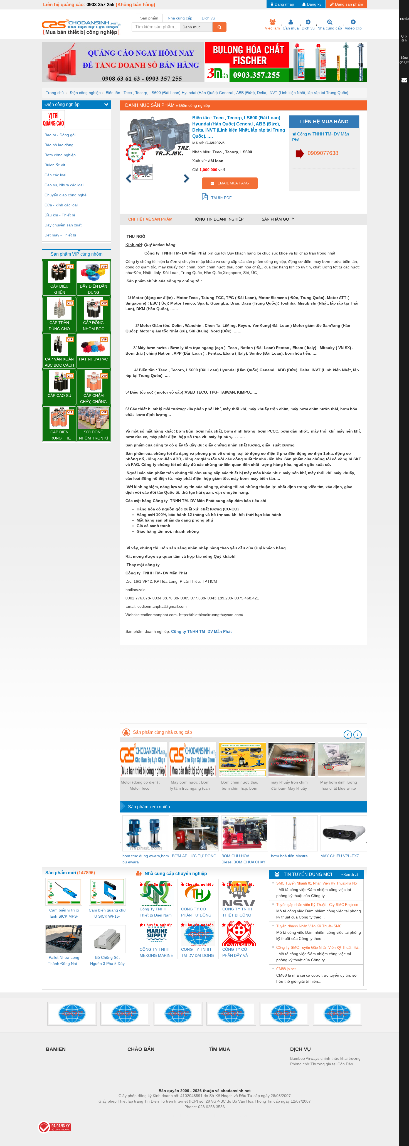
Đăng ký (314, 4)
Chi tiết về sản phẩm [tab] (150, 219)
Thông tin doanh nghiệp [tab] (217, 219)
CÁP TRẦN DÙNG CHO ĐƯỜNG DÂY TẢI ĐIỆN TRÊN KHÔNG (59, 326)
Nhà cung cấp (329, 28)
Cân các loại (55, 175)
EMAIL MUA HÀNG (231, 183)
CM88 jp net (286, 969)
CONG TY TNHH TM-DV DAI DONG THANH (197, 953)
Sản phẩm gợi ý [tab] (278, 219)
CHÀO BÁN (140, 1049)
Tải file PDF (220, 198)
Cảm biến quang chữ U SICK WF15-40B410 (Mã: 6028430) (107, 913)
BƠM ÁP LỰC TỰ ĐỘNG (194, 856)
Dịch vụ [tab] (208, 18)
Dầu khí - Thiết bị (60, 215)
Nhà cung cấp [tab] (180, 18)
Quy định (404, 38)
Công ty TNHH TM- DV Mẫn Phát (320, 137)
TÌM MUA (219, 1049)
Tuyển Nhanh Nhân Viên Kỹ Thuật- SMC (309, 926)
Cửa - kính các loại (61, 205)
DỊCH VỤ (300, 1049)
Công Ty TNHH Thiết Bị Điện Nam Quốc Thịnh (156, 912)
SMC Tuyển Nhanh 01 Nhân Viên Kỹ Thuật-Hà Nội (317, 883)
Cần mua (291, 28)
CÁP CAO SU (59, 395)
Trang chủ (55, 92)
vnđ (221, 169)
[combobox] (211, 27)
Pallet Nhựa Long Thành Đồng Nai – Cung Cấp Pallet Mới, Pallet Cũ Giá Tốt (64, 961)
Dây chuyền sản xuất (63, 225)
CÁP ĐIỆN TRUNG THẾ (59, 435)
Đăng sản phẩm (349, 4)
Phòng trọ (168, 1115)
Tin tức (404, 19)
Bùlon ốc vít (55, 165)
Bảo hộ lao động (59, 145)
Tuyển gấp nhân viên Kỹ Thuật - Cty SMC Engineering (319, 905)
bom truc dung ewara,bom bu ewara (145, 859)
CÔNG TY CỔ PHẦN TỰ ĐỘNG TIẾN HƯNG (196, 912)
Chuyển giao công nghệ (66, 195)
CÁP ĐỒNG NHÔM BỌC (93, 325)
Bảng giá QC (404, 60)
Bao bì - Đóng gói (60, 135)
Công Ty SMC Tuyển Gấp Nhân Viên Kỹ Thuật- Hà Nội (319, 947)
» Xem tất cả (349, 874)
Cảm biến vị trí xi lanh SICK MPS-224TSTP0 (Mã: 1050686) (64, 913)
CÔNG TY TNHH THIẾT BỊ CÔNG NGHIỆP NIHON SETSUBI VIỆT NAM (237, 912)
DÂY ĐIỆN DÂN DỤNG (93, 289)
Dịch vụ (308, 28)
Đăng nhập (284, 4)
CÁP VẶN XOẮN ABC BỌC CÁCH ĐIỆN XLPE (59, 362)
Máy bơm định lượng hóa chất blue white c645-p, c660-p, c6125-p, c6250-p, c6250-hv (338, 785)
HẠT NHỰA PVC (93, 359)
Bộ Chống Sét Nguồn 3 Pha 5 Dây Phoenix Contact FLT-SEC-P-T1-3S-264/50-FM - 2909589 (107, 961)
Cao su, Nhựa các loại (64, 185)
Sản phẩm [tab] (149, 18)
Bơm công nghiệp (60, 155)
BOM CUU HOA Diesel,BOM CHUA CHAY (243, 859)
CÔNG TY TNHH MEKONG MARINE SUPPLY (156, 953)
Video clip (353, 28)
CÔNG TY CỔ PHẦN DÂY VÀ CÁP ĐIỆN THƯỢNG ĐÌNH (236, 953)
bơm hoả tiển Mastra (289, 856)
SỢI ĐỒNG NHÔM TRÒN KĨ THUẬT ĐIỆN (93, 435)
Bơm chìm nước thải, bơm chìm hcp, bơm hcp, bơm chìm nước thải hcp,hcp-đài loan (239, 785)
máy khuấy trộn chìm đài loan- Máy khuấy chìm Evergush (289, 785)
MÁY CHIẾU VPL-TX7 (340, 856)
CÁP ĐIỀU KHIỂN (59, 289)
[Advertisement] (243, 684)
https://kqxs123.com (232, 1115)
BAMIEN (56, 1049)
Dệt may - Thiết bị (60, 235)
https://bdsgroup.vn (197, 1115)
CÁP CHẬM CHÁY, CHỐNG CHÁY (93, 399)
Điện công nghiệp (85, 92)
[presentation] (348, 734)
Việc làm (272, 28)
